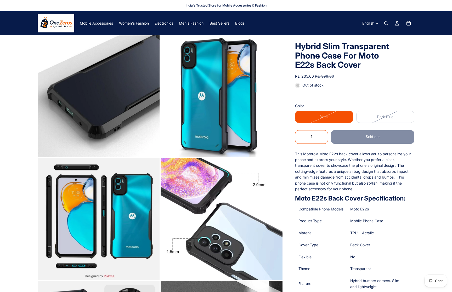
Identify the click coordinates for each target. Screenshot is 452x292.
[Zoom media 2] (221, 96)
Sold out (373, 136)
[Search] (386, 23)
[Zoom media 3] (99, 219)
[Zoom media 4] (221, 219)
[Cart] (408, 23)
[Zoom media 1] (99, 96)
